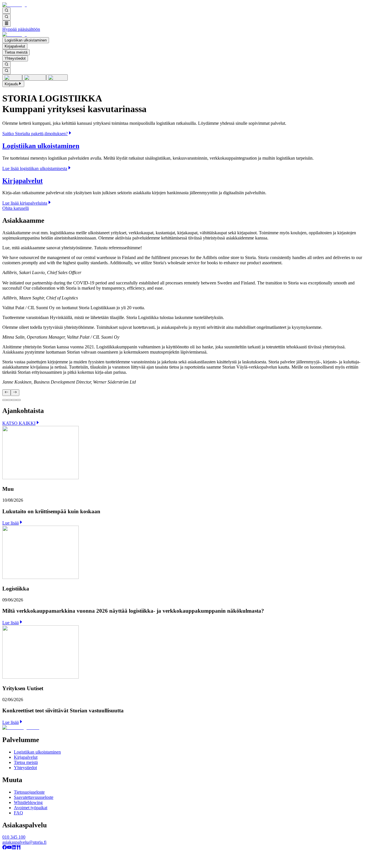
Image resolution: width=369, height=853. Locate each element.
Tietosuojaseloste (29, 792)
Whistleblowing (28, 802)
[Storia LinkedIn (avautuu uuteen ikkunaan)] (14, 848)
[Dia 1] (4, 400)
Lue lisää (10, 522)
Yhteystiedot (15, 58)
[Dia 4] (18, 400)
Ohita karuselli (15, 208)
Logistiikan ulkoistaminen (26, 40)
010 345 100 (13, 837)
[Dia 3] (14, 400)
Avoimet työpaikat (30, 807)
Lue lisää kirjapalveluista (24, 203)
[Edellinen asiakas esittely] (6, 392)
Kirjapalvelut (15, 46)
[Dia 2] (9, 400)
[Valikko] (6, 23)
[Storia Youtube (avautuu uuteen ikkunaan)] (9, 848)
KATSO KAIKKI (18, 423)
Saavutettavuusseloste (33, 797)
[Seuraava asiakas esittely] (15, 392)
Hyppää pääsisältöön (21, 29)
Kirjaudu (11, 84)
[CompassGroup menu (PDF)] (18, 848)
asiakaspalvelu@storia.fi (24, 842)
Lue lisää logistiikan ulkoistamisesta (34, 168)
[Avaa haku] (6, 10)
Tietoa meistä (16, 52)
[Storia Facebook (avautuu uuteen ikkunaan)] (4, 848)
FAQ (18, 812)
